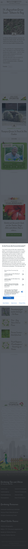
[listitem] (14, 271)
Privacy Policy (22, 303)
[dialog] (14, 274)
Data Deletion (6, 303)
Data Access (14, 303)
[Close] (25, 246)
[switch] (22, 274)
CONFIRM (8, 297)
